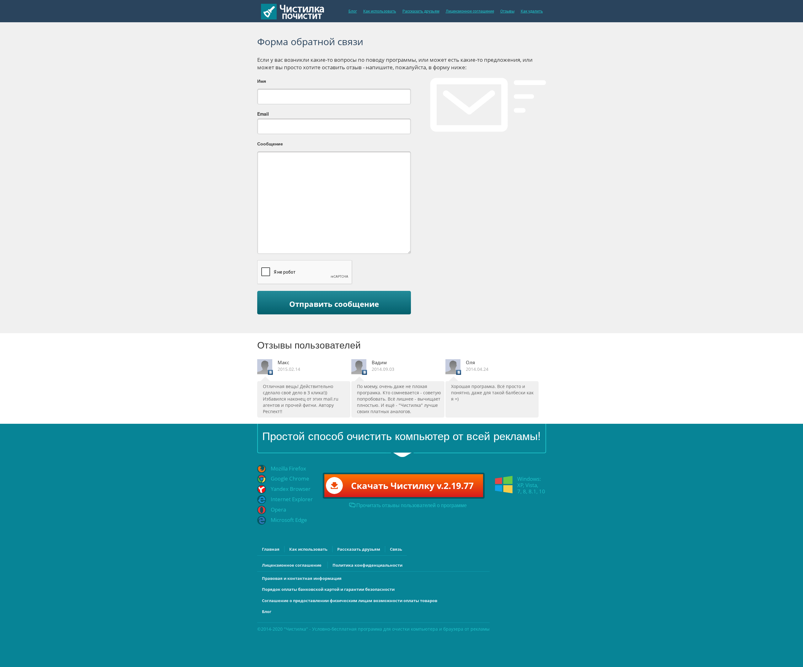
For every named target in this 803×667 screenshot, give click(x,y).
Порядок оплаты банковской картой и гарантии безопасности (328, 589)
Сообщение (270, 143)
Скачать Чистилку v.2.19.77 (412, 485)
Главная (270, 549)
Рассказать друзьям (420, 10)
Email (263, 114)
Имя (261, 81)
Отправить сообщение (334, 304)
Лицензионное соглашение (470, 10)
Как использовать (379, 10)
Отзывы (507, 10)
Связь (396, 549)
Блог (352, 10)
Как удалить (532, 10)
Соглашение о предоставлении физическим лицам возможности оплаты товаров (349, 600)
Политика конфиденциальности (367, 565)
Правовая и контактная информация (302, 578)
